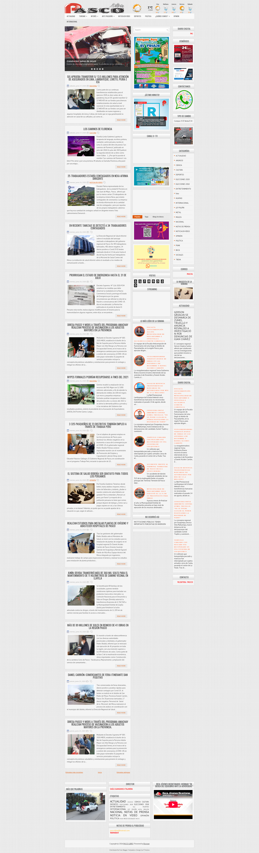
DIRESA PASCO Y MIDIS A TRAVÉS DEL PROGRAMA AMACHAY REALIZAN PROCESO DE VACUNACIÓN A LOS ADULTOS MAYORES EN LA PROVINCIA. (97, 724)
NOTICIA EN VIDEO (124, 16)
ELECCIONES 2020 (183, 179)
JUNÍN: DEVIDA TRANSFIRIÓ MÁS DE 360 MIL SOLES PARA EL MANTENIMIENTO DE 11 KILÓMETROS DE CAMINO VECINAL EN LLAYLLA (98, 575)
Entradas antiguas (123, 772)
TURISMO (83, 16)
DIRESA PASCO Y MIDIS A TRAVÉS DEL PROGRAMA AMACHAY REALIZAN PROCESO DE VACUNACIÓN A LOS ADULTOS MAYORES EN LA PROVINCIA (97, 327)
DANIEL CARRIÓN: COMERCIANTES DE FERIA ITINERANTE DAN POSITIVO (98, 676)
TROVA (178, 259)
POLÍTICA (148, 16)
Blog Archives (158, 217)
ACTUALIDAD (71, 16)
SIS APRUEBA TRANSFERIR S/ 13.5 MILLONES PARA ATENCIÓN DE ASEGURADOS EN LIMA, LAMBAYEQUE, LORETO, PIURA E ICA (98, 79)
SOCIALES (179, 255)
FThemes (146, 850)
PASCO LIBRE (128, 844)
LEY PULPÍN (180, 208)
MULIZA (179, 217)
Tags (146, 217)
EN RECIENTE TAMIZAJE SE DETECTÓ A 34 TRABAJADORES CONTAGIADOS (97, 226)
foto (177, 193)
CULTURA (93, 133)
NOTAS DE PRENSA (183, 226)
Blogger (147, 844)
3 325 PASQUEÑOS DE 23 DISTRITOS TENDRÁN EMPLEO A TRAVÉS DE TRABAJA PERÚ (98, 425)
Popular (137, 217)
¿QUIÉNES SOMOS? (162, 16)
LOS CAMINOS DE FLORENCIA (98, 129)
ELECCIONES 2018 (183, 184)
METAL (178, 212)
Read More (121, 120)
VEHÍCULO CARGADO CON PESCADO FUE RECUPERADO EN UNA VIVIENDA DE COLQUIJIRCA (156, 442)
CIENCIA (179, 165)
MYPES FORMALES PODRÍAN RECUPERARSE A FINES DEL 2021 (97, 377)
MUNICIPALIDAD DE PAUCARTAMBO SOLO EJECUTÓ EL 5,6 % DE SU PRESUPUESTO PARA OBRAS (157, 493)
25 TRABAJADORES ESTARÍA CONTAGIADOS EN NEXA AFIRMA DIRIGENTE (98, 177)
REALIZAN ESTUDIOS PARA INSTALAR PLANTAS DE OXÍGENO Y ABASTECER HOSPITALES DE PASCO (97, 524)
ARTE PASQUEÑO (108, 16)
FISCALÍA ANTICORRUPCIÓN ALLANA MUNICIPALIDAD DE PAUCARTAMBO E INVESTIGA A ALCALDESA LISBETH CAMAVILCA (149, 334)
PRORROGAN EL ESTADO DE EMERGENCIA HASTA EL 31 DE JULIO (97, 276)
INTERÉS (94, 16)
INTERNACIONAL (72, 21)
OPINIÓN (176, 16)
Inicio (100, 772)
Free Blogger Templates (127, 850)
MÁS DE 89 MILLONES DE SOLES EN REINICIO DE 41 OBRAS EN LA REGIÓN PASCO (97, 626)
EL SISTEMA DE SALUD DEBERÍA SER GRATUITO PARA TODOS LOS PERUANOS (98, 475)
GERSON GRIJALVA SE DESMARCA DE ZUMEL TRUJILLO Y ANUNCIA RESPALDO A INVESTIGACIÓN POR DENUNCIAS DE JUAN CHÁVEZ (183, 325)
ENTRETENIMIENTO (183, 189)
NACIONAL (93, 86)
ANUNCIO (179, 160)
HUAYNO (179, 198)
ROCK (178, 250)
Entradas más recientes (74, 772)
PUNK (178, 245)
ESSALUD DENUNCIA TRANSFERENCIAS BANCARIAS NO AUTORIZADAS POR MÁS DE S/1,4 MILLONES (158, 388)
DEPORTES (137, 16)
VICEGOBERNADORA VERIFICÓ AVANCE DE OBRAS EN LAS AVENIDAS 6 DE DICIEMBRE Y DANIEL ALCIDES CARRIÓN (183, 436)
